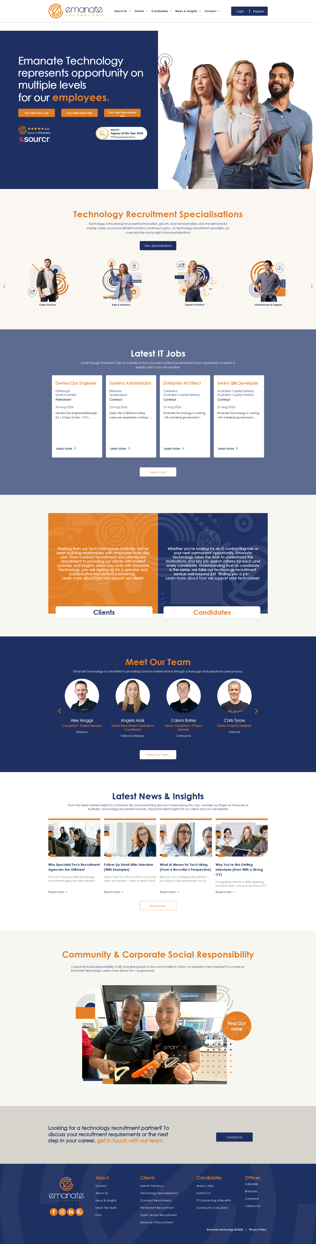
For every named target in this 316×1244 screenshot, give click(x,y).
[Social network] (79, 1212)
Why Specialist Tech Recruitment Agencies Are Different (74, 867)
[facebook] (54, 1212)
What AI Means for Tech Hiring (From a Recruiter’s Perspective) (185, 867)
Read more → (58, 892)
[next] (312, 286)
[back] (4, 286)
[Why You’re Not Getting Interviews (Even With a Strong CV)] (242, 839)
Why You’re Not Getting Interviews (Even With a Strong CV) (239, 869)
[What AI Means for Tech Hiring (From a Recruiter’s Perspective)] (186, 839)
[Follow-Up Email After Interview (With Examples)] (130, 839)
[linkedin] (71, 1212)
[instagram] (62, 1212)
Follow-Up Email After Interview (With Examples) (128, 867)
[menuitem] (122, 11)
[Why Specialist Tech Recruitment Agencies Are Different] (74, 839)
